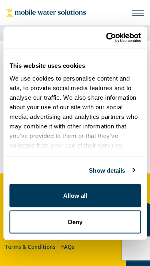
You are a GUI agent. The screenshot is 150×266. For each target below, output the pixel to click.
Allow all (75, 195)
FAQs (67, 247)
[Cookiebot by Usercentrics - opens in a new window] (107, 37)
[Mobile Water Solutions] (46, 13)
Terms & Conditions (30, 247)
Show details (107, 170)
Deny (75, 221)
